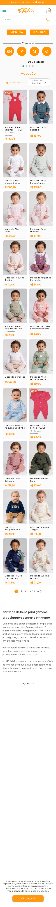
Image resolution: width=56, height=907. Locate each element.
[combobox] (28, 19)
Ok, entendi (28, 898)
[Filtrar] (15, 82)
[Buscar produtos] (48, 19)
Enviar (28, 746)
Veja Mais (27, 683)
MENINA (16, 32)
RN (9, 51)
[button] (23, 66)
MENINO (39, 32)
